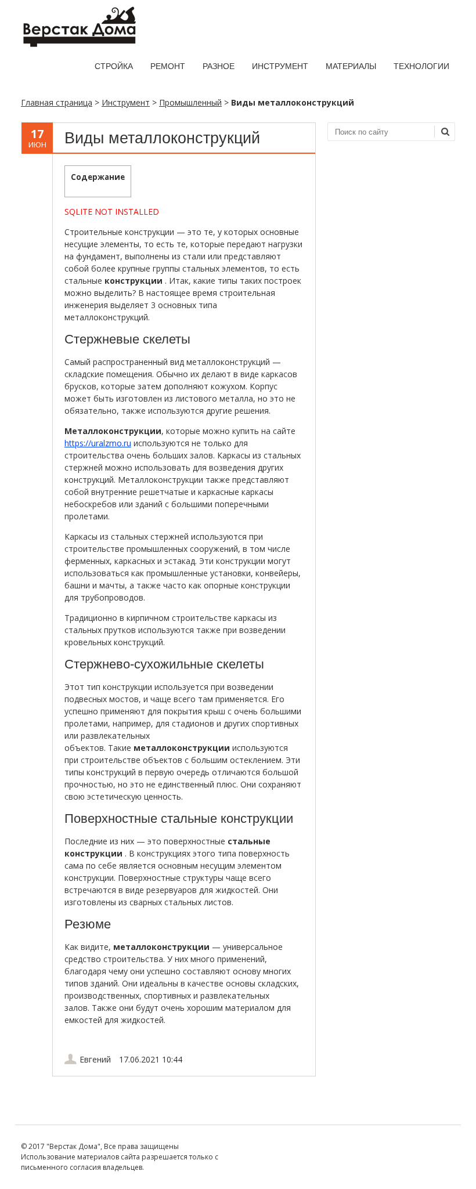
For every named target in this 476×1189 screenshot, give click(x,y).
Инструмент (280, 66)
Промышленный (190, 102)
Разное (219, 66)
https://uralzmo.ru (97, 443)
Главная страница (56, 102)
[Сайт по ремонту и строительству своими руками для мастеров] (79, 44)
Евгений (95, 1059)
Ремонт (167, 66)
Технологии (421, 66)
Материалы (351, 66)
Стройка (114, 66)
